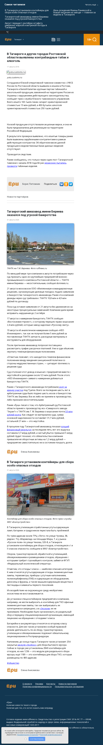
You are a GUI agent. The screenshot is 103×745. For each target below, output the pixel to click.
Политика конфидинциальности (37, 686)
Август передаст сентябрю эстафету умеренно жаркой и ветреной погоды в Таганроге (26, 25)
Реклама (39, 683)
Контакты (50, 683)
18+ (89, 39)
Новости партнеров (67, 683)
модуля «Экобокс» (27, 644)
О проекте (27, 683)
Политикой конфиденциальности (51, 735)
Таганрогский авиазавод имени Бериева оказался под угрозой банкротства (26, 17)
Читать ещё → (91, 4)
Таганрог (18, 39)
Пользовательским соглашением (27, 735)
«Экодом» (45, 608)
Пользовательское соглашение (69, 686)
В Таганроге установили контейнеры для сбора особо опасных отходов (27, 11)
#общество (13, 663)
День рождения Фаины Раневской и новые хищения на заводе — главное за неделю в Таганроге (74, 12)
